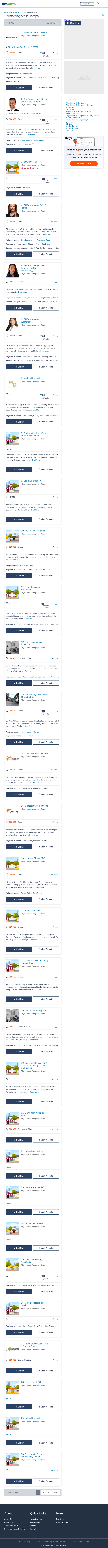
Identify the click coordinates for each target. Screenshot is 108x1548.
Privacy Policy (24, 1541)
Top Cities (60, 1519)
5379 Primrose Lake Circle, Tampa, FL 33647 (25, 114)
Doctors (23, 12)
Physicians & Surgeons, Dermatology (35, 36)
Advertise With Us (11, 1526)
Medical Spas (72, 128)
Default (54, 23)
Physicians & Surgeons (76, 103)
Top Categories (62, 1522)
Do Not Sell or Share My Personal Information (51, 1541)
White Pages (35, 1522)
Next (56, 1492)
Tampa (16, 12)
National (33, 1526)
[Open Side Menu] (103, 4)
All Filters (12, 23)
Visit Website (47, 88)
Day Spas (70, 130)
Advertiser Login (36, 1519)
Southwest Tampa (27, 74)
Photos (55, 53)
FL (11, 12)
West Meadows (27, 140)
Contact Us (8, 1522)
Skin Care (70, 109)
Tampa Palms (26, 893)
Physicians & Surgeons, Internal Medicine (80, 106)
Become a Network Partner (15, 1529)
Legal (87, 1541)
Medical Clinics (72, 126)
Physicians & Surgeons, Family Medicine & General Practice (84, 117)
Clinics (69, 124)
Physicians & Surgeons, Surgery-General (80, 121)
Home (6, 12)
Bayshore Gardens (28, 240)
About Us (8, 1519)
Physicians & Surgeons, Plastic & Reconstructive (80, 112)
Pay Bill (33, 1529)
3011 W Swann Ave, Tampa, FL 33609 (23, 47)
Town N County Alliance (29, 732)
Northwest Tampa (27, 566)
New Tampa (39, 140)
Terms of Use (77, 1541)
